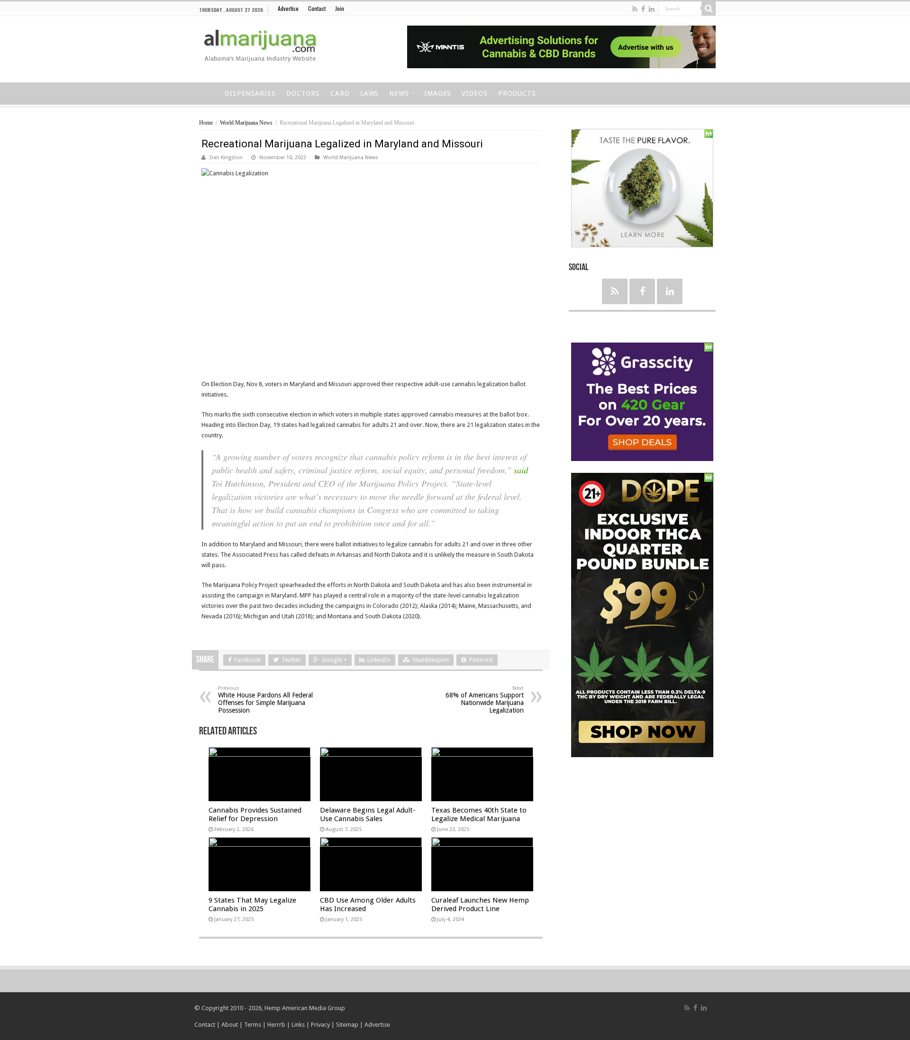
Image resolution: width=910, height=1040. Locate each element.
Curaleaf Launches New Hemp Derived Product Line (480, 904)
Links (298, 1024)
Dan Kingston (226, 157)
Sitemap (347, 1024)
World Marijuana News (246, 122)
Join (339, 8)
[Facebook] (643, 9)
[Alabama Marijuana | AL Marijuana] (266, 47)
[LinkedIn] (651, 9)
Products (517, 93)
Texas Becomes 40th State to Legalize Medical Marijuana (479, 814)
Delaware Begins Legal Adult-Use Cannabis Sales (368, 814)
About (229, 1024)
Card (340, 93)
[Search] (708, 8)
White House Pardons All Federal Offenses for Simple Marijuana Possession (265, 699)
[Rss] (634, 9)
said (521, 470)
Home (206, 92)
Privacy (320, 1024)
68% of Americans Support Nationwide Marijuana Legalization (485, 699)
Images (437, 93)
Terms (253, 1024)
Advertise (288, 8)
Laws (369, 93)
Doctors (303, 93)
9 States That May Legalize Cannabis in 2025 (252, 904)
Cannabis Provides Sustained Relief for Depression (255, 814)
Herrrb (276, 1024)
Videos (474, 93)
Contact (317, 8)
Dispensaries (250, 93)
